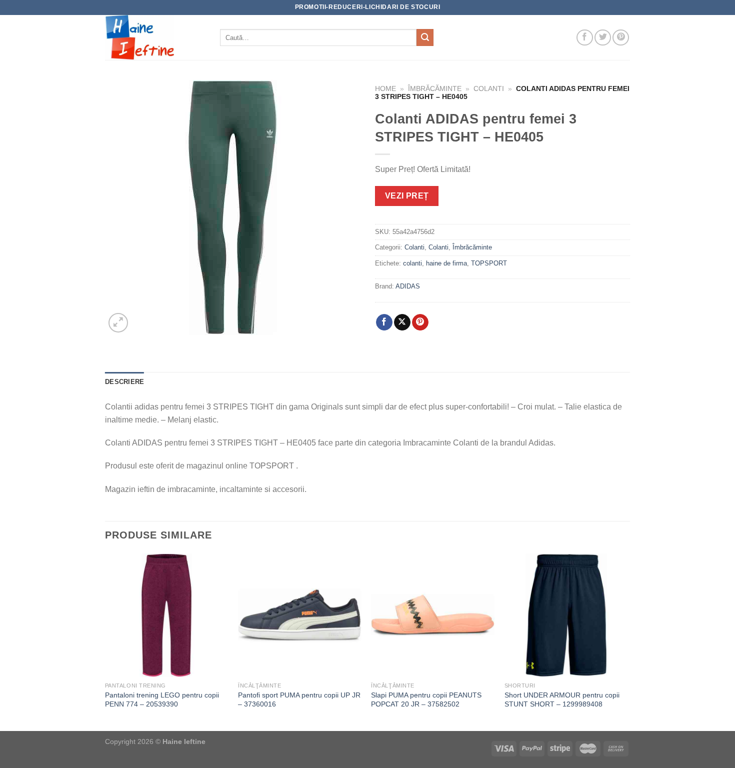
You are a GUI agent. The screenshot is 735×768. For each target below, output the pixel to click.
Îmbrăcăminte (435, 88)
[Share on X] (402, 322)
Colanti (489, 88)
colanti (412, 263)
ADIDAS (408, 286)
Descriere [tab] (124, 382)
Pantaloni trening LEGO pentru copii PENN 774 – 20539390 (162, 699)
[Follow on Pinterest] (620, 38)
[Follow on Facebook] (584, 38)
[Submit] (425, 37)
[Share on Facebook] (384, 322)
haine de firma (446, 263)
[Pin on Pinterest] (420, 322)
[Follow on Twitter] (602, 38)
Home (385, 88)
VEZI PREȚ (407, 196)
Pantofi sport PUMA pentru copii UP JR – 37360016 (299, 699)
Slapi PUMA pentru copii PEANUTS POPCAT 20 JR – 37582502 (426, 699)
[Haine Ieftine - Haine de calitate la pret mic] (155, 37)
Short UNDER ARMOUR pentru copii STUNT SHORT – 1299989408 (562, 699)
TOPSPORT (489, 263)
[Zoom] (118, 322)
